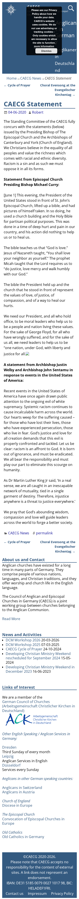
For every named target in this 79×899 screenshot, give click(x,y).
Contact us (14, 893)
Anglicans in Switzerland (22, 787)
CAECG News (30, 78)
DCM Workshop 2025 (23, 644)
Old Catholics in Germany (23, 836)
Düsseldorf (11, 765)
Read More (11, 618)
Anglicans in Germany (66, 32)
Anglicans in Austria (18, 792)
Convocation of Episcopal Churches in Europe (33, 821)
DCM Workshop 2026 (23, 640)
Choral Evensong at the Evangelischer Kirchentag (57, 90)
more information (44, 46)
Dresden (9, 747)
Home (12, 78)
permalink (44, 533)
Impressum (37, 893)
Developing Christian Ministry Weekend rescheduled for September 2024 (38, 655)
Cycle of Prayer (17, 85)
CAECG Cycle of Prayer (24, 649)
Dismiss (46, 51)
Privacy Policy (62, 893)
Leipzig (8, 756)
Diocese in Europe (17, 805)
